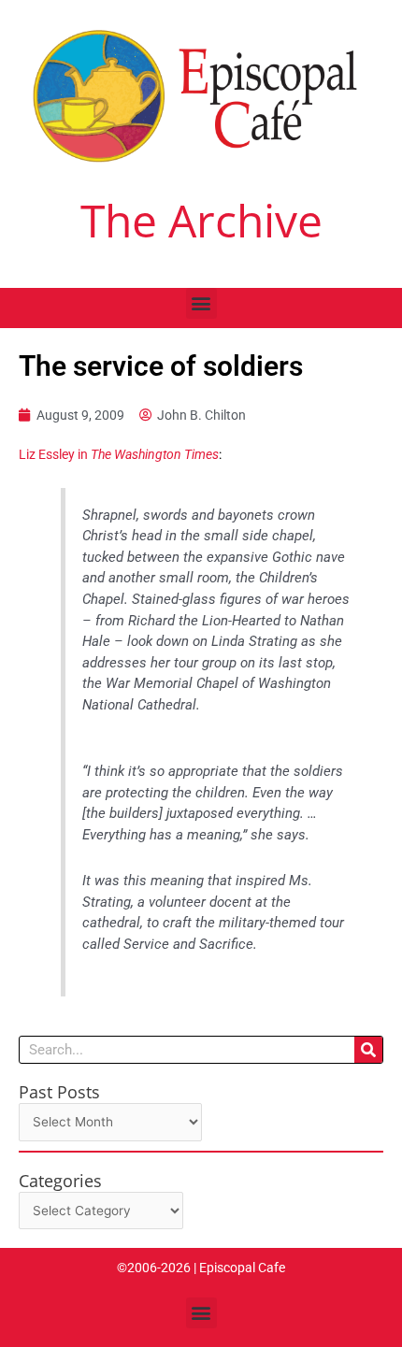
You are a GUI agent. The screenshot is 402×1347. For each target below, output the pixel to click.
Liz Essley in (119, 454)
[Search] (368, 1050)
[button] (201, 303)
